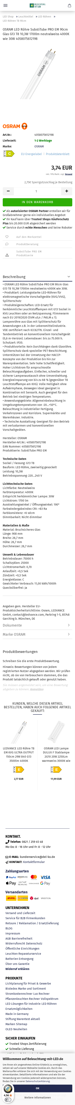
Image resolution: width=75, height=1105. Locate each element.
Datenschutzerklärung (38, 1081)
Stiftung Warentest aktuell (22, 1019)
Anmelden (36, 689)
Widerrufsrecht (15, 943)
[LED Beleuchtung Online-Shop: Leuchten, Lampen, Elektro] (37, 5)
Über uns (11, 964)
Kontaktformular (34, 862)
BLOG (8, 928)
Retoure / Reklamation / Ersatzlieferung (32, 923)
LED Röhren (49, 1003)
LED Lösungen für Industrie (23, 1003)
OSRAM (39, 146)
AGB (8, 938)
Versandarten (16, 892)
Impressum (12, 933)
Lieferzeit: (9, 140)
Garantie (23, 964)
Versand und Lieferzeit (20, 913)
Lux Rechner (41, 993)
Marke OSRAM (14, 634)
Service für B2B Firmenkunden (25, 918)
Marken (10, 1024)
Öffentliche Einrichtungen (22, 948)
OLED (8, 1029)
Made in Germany (17, 1014)
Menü (5, 5)
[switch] (8, 1100)
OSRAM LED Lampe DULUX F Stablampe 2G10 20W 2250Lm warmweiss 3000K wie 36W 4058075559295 (56, 755)
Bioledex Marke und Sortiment (25, 988)
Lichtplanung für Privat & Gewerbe (28, 983)
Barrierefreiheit (22, 938)
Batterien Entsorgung (19, 959)
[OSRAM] (15, 126)
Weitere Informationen (37, 1097)
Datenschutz (34, 943)
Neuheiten (20, 1029)
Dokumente (12, 625)
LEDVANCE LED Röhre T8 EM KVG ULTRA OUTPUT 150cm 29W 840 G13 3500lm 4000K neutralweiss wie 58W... (18, 755)
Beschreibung (14, 277)
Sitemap (21, 1024)
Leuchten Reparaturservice (23, 953)
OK (37, 1088)
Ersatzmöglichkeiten (18, 1009)
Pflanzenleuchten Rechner (22, 999)
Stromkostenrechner (18, 993)
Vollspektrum (49, 999)
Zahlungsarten (17, 871)
